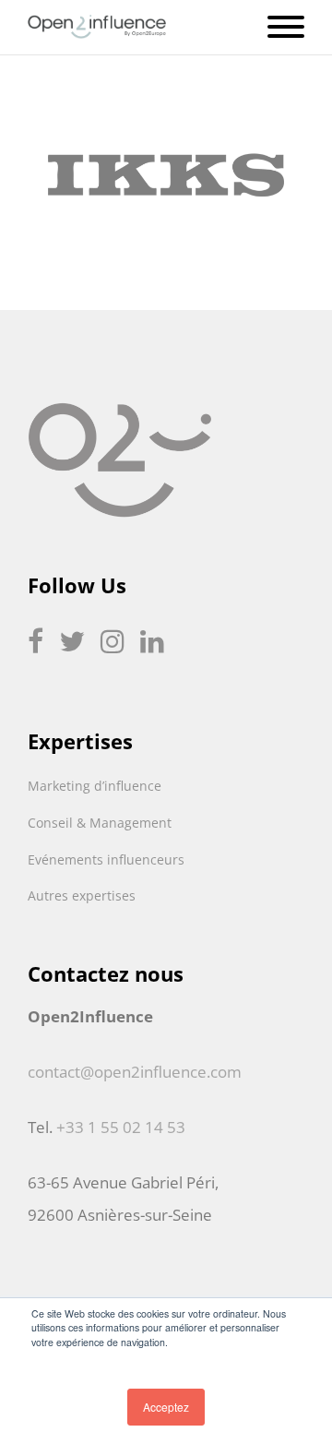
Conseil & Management (100, 822)
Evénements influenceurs (106, 859)
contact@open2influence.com (135, 1071)
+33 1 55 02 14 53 (120, 1127)
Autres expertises (82, 895)
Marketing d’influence (94, 785)
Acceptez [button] (166, 1406)
